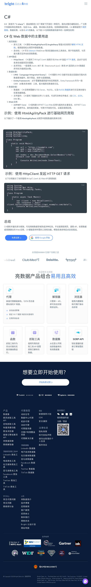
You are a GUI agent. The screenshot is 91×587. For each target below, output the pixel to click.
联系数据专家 (63, 418)
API (27, 30)
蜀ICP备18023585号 (48, 567)
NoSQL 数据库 (65, 90)
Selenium (32, 51)
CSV (74, 96)
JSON (80, 96)
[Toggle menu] (86, 4)
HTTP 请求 (70, 60)
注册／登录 (62, 421)
